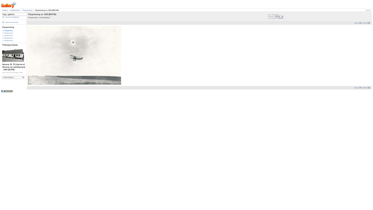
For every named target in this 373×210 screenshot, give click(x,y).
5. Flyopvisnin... (8, 40)
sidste (365, 23)
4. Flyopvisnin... (8, 38)
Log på (368, 10)
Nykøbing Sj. (15, 10)
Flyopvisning (27, 10)
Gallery (5, 10)
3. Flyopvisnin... (8, 35)
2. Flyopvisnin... (8, 33)
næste (356, 23)
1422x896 (280, 18)
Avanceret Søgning (12, 17)
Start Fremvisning (11, 22)
